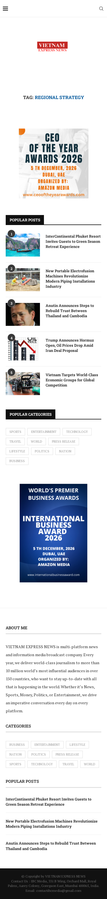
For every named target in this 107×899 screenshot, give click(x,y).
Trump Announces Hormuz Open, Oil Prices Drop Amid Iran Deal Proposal (70, 345)
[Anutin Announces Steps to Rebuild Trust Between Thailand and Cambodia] (23, 314)
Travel (15, 441)
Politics (42, 451)
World (36, 441)
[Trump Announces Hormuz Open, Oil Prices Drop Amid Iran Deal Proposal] (23, 349)
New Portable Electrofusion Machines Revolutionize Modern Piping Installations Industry (70, 278)
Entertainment (43, 432)
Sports (15, 432)
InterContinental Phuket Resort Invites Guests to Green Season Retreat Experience (73, 241)
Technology (77, 432)
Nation (65, 451)
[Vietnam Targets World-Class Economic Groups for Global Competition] (23, 383)
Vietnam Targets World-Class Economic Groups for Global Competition (72, 380)
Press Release (63, 441)
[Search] (101, 8)
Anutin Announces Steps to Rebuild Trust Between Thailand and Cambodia (70, 310)
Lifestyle (17, 451)
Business (17, 461)
